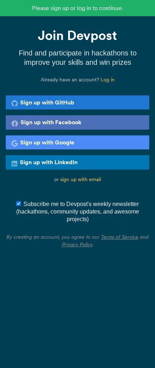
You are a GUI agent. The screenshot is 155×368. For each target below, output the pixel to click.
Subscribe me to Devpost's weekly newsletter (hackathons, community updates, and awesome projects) (77, 211)
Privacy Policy (77, 244)
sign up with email (80, 179)
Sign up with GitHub (47, 102)
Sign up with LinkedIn (49, 162)
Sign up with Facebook (51, 122)
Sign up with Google (47, 142)
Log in (108, 79)
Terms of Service (119, 237)
